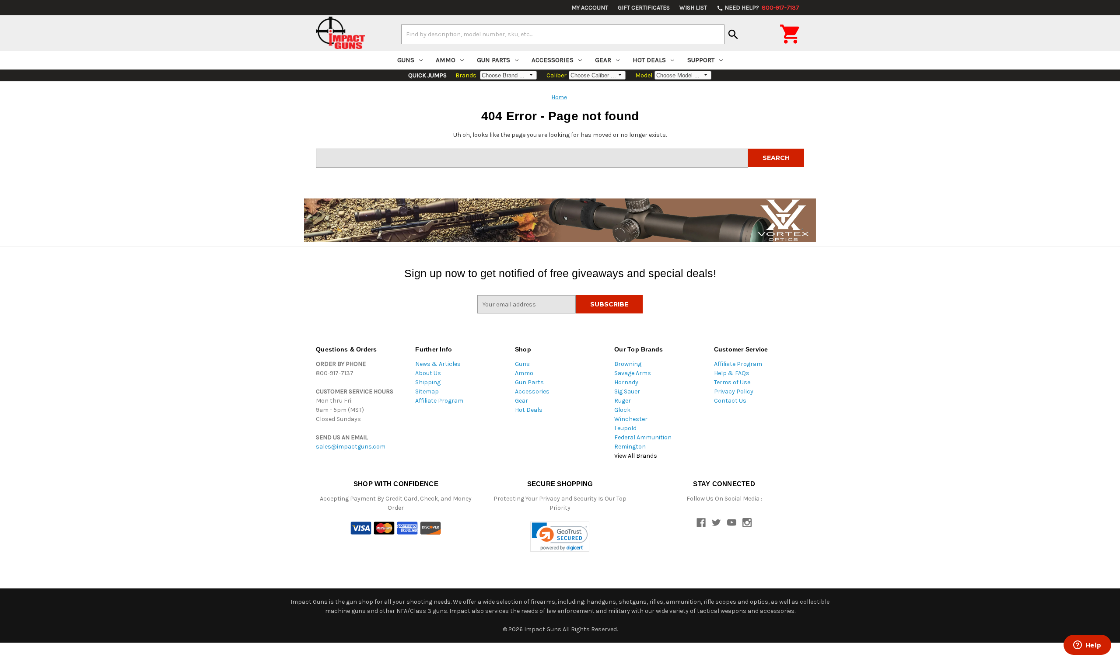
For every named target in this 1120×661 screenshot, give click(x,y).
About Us (428, 373)
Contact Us (730, 400)
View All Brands (635, 455)
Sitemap (427, 391)
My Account (589, 7)
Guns (405, 60)
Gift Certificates (644, 7)
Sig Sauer (627, 391)
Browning (627, 364)
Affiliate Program (439, 400)
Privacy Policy (733, 391)
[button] (560, 536)
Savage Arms (632, 373)
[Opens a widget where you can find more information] (1087, 646)
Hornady (626, 382)
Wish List (693, 7)
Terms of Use (732, 382)
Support (700, 60)
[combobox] (562, 34)
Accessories (553, 60)
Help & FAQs (731, 373)
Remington (630, 446)
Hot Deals (649, 60)
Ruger (622, 400)
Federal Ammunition (643, 437)
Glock (622, 410)
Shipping (428, 382)
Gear (603, 60)
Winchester (631, 419)
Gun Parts (493, 60)
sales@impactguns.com (350, 446)
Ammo (445, 60)
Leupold (625, 428)
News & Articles (438, 364)
